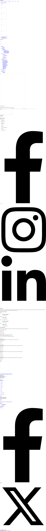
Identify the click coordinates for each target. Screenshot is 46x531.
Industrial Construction (6, 51)
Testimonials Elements (5, 64)
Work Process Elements (5, 62)
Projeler (1, 384)
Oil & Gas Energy (6, 50)
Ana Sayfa (2, 46)
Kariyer (1, 387)
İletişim (2, 71)
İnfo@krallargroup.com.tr (9, 401)
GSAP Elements (4, 67)
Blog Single (4, 70)
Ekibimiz (1, 388)
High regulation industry (6, 52)
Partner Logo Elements (5, 65)
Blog (1, 69)
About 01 (4, 47)
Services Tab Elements (5, 61)
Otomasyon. (9, 530)
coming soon (4, 68)
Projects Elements (4, 63)
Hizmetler (2, 48)
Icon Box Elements (5, 60)
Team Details (5, 57)
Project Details (5, 55)
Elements (2, 59)
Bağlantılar (1, 380)
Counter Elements (4, 66)
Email (1, 399)
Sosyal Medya (2, 406)
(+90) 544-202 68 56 (3, 37)
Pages (2, 53)
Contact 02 (4, 72)
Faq (3, 58)
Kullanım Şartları (2, 394)
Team (4, 56)
